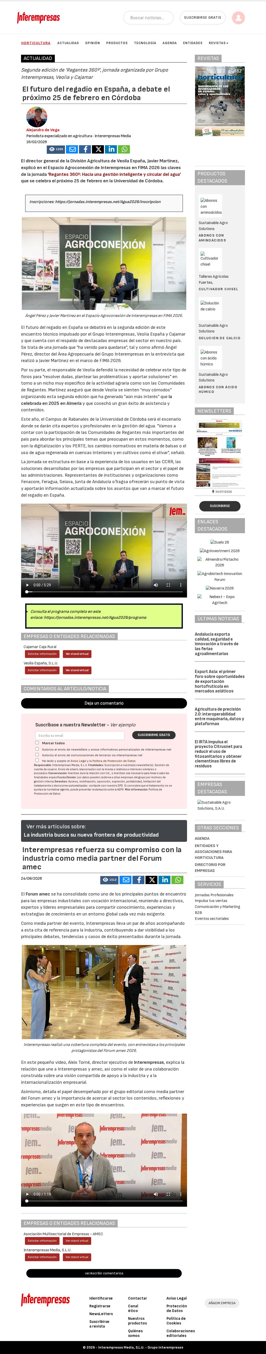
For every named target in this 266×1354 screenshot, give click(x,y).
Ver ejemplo (122, 725)
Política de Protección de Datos (114, 761)
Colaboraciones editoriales (181, 1333)
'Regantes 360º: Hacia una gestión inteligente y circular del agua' (114, 174)
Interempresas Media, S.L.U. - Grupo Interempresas (140, 1347)
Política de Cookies (176, 1321)
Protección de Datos (177, 1308)
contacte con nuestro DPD (106, 785)
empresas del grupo (133, 777)
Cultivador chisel (218, 289)
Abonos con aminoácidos (212, 237)
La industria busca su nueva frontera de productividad (91, 834)
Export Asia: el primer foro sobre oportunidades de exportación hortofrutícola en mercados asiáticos (220, 681)
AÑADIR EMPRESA (222, 1303)
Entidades (193, 43)
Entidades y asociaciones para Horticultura (213, 851)
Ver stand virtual (77, 654)
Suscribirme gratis (154, 735)
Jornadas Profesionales (214, 895)
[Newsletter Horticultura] (220, 453)
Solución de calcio (220, 338)
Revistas (217, 43)
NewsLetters (101, 1313)
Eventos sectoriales (212, 918)
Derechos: (61, 781)
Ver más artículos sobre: (56, 826)
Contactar (137, 1298)
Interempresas (149, 1062)
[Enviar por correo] (72, 149)
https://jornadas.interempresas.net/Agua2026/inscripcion (108, 201)
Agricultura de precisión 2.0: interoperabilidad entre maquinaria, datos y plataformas (219, 716)
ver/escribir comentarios (104, 1273)
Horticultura (35, 43)
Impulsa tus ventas (211, 900)
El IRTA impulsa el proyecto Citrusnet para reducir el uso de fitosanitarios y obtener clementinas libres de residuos (218, 754)
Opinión (92, 43)
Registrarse (99, 1306)
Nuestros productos (137, 1321)
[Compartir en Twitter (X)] (98, 149)
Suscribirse (220, 506)
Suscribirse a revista (99, 1324)
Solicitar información (42, 654)
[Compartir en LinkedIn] (111, 149)
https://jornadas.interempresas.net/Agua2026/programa (95, 617)
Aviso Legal (78, 761)
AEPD (120, 789)
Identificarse (101, 1298)
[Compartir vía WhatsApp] (124, 149)
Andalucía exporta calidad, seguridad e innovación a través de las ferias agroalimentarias (216, 644)
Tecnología (145, 43)
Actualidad (68, 43)
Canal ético (133, 1308)
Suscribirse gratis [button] (202, 17)
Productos (117, 43)
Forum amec (37, 894)
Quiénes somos (135, 1333)
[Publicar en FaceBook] (85, 149)
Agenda (170, 43)
